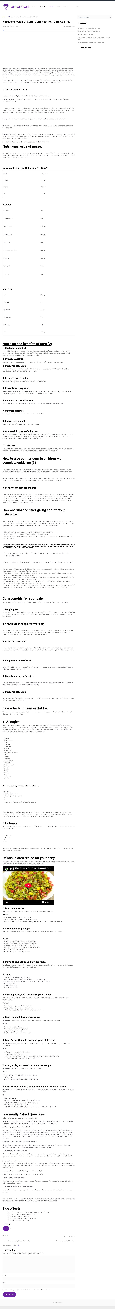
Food (58, 7)
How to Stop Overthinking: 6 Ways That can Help (17, 1241)
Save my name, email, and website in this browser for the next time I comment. (28, 1290)
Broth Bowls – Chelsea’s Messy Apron (89, 28)
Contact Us (76, 7)
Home (34, 7)
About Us (42, 7)
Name (5, 1275)
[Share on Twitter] (64, 1236)
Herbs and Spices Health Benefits (65, 1241)
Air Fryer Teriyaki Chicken (85, 34)
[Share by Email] (72, 1236)
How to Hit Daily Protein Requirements (89, 31)
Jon (17, 26)
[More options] (74, 1236)
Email (4, 1282)
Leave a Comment (70, 26)
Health (51, 7)
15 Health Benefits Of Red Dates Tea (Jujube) (91, 42)
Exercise (66, 7)
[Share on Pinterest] (69, 1236)
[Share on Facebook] (67, 1236)
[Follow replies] (19, 1246)
